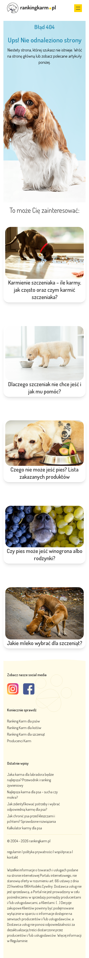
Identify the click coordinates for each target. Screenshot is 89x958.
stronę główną (23, 56)
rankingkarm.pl (39, 841)
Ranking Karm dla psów (23, 721)
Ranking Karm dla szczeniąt (26, 734)
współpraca (63, 852)
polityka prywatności (37, 852)
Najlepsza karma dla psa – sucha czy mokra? (32, 795)
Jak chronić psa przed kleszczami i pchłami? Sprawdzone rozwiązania (31, 819)
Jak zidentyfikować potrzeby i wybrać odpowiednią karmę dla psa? (33, 807)
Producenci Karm (19, 741)
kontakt (12, 857)
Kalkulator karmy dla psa (24, 828)
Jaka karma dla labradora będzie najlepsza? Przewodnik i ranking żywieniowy (30, 780)
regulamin (14, 852)
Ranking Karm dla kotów (24, 727)
